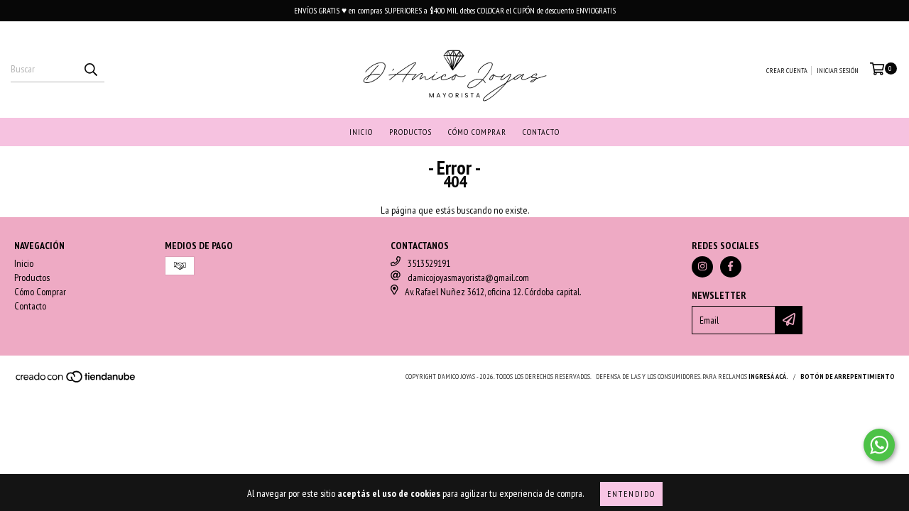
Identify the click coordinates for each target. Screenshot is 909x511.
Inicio (361, 131)
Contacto (541, 131)
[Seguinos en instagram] (702, 267)
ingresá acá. (768, 376)
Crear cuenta (786, 70)
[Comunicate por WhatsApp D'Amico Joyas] (879, 445)
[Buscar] (90, 69)
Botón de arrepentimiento (847, 376)
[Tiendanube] (76, 380)
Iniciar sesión (838, 70)
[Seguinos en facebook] (730, 267)
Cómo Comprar (477, 131)
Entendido (631, 493)
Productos (410, 131)
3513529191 (429, 263)
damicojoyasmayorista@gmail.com (468, 277)
